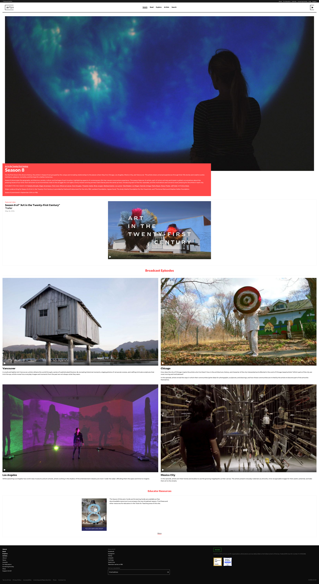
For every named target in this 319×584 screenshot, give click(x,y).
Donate (217, 549)
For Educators (287, 1)
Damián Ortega (145, 186)
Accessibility (27, 580)
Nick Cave (55, 186)
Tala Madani (127, 186)
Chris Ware (185, 186)
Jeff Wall (174, 186)
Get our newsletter (114, 568)
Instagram (111, 553)
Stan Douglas (76, 186)
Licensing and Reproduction (42, 580)
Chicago (165, 368)
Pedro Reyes (156, 186)
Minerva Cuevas (65, 186)
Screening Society (302, 1)
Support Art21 (7, 571)
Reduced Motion (7, 1)
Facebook (111, 551)
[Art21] (9, 7)
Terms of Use (6, 580)
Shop (309, 1)
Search (174, 7)
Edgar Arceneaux (45, 186)
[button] (312, 7)
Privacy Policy (17, 580)
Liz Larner (118, 186)
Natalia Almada (32, 186)
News (4, 560)
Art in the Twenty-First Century (16, 166)
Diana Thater (165, 186)
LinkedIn (110, 558)
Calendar (294, 1)
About (280, 1)
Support (314, 1)
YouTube (111, 560)
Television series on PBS (115, 564)
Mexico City (168, 474)
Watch (145, 7)
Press (54, 580)
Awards (5, 562)
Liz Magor (135, 186)
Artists (166, 7)
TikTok (110, 556)
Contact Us (62, 580)
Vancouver (8, 368)
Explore (158, 7)
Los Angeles (9, 474)
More (159, 533)
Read (151, 7)
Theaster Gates (87, 186)
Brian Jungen (98, 186)
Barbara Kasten (109, 186)
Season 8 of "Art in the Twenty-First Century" (32, 207)
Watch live (111, 562)
